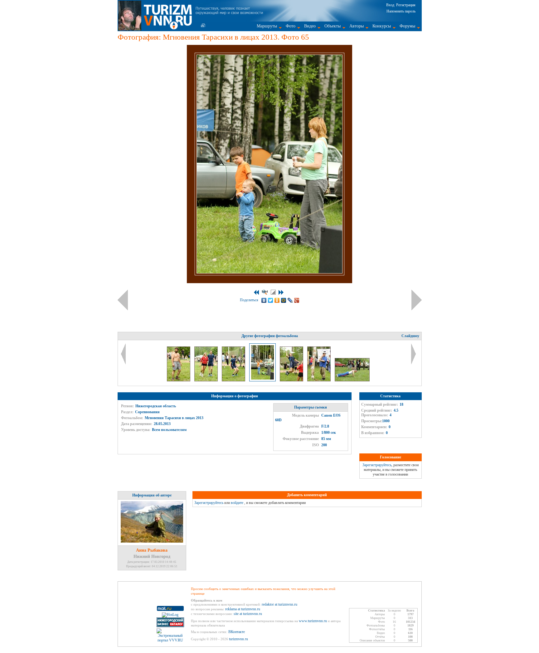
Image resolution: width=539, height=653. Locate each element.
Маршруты (267, 26)
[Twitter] (270, 300)
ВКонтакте (236, 632)
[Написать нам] (203, 25)
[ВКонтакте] (264, 300)
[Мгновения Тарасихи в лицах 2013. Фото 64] (234, 380)
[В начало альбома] (256, 292)
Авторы (356, 26)
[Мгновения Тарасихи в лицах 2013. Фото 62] (179, 380)
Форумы (407, 26)
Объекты (332, 26)
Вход (390, 5)
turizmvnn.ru (238, 639)
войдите (237, 503)
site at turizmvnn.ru (248, 614)
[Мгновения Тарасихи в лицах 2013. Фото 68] (352, 380)
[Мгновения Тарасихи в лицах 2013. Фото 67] (319, 380)
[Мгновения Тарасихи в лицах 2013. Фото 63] (206, 380)
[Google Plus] (297, 300)
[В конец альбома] (281, 292)
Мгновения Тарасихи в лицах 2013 (174, 418)
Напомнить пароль (400, 11)
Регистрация (405, 5)
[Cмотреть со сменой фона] (273, 292)
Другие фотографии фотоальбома (269, 336)
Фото (290, 26)
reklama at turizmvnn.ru (242, 609)
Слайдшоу (410, 336)
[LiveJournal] (290, 300)
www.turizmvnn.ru (313, 621)
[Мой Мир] (283, 300)
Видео (310, 26)
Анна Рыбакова (152, 550)
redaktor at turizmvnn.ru (279, 604)
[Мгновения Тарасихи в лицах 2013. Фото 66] (292, 380)
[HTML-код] (265, 292)
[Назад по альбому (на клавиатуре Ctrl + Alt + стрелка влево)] (123, 300)
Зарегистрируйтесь (376, 465)
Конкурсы (381, 26)
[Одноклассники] (277, 300)
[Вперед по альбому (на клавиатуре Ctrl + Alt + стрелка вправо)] (416, 300)
